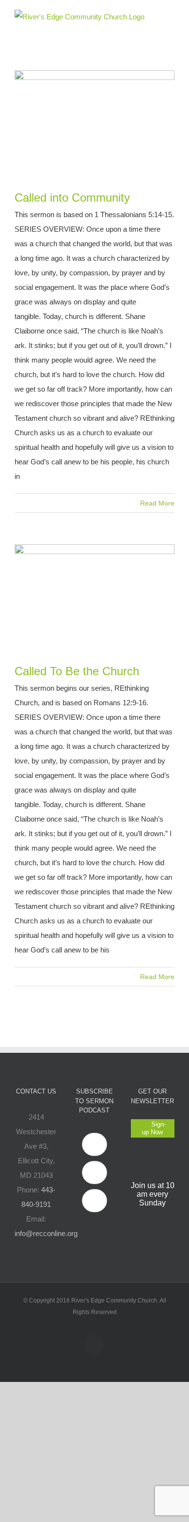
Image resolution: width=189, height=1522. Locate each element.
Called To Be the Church (77, 671)
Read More (157, 503)
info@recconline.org (46, 1233)
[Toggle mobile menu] (170, 15)
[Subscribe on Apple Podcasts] (94, 1144)
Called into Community (72, 197)
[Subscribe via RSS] (94, 1200)
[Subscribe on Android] (94, 1172)
